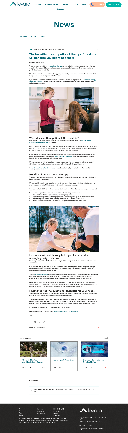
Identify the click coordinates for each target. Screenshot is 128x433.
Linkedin (55, 413)
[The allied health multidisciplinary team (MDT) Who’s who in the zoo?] (33, 349)
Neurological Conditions (63, 360)
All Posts (24, 37)
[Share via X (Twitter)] (35, 322)
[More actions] (97, 49)
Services (22, 411)
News (33, 37)
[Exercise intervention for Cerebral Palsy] (94, 349)
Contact (40, 409)
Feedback (40, 411)
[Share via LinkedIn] (39, 322)
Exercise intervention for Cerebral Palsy (93, 361)
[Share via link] (44, 322)
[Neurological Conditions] (64, 349)
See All (106, 338)
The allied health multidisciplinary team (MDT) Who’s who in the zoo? (32, 361)
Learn (42, 37)
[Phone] (92, 4)
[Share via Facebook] (30, 322)
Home (21, 409)
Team (21, 413)
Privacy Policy (41, 413)
